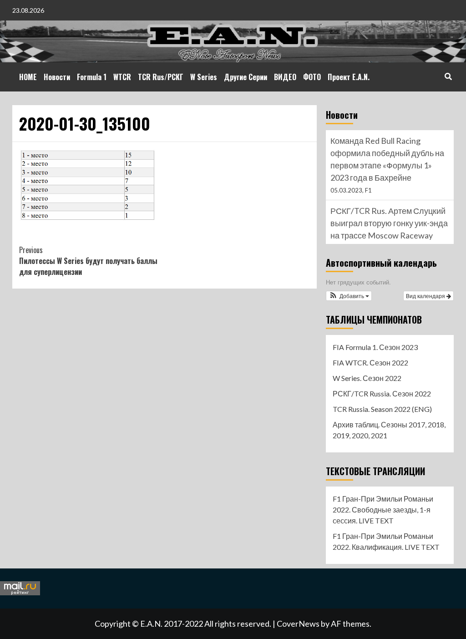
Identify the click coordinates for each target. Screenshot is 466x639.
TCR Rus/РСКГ (160, 76)
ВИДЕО (285, 76)
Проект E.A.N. (349, 76)
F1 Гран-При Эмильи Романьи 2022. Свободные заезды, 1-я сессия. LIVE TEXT (383, 509)
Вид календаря (426, 295)
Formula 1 (91, 76)
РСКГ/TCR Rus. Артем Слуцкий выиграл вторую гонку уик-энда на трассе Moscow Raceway (389, 223)
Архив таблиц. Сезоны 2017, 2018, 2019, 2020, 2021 (389, 430)
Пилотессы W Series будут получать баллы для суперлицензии (88, 260)
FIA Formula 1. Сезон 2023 (375, 347)
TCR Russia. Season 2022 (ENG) (382, 409)
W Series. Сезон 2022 (367, 378)
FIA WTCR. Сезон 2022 (370, 362)
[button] (348, 295)
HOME (28, 76)
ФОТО (312, 76)
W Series (203, 76)
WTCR (122, 76)
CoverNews (298, 624)
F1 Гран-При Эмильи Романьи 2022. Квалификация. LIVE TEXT (386, 541)
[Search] (448, 76)
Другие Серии (245, 76)
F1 (368, 190)
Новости (57, 76)
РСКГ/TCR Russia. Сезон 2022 (382, 393)
